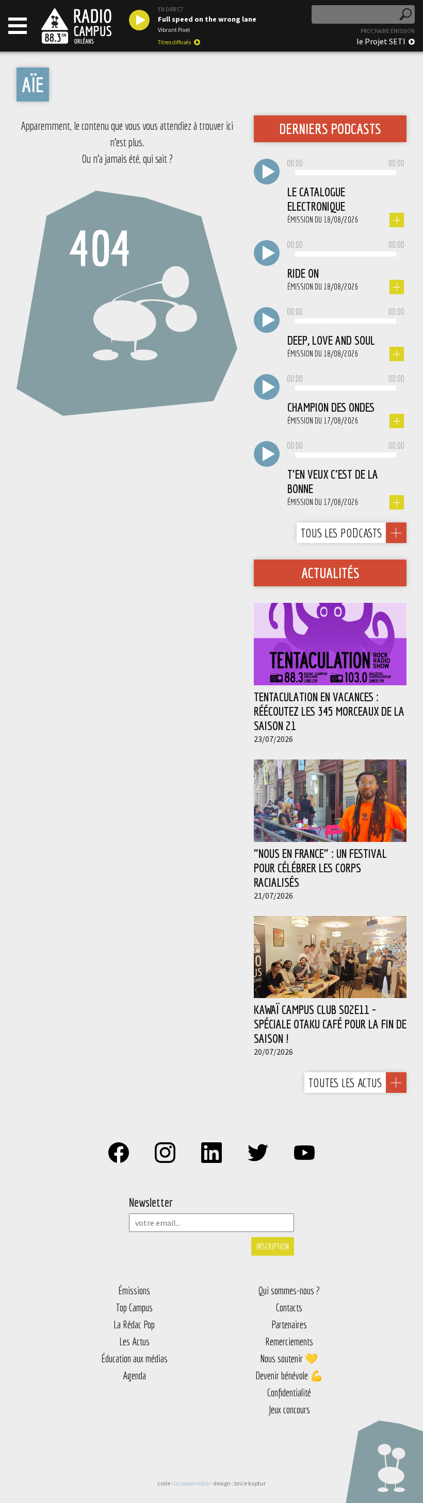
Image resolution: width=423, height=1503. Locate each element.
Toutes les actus (345, 1082)
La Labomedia (191, 1483)
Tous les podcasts (341, 533)
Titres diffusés (174, 42)
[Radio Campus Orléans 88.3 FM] (76, 25)
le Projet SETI (380, 41)
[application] (345, 173)
